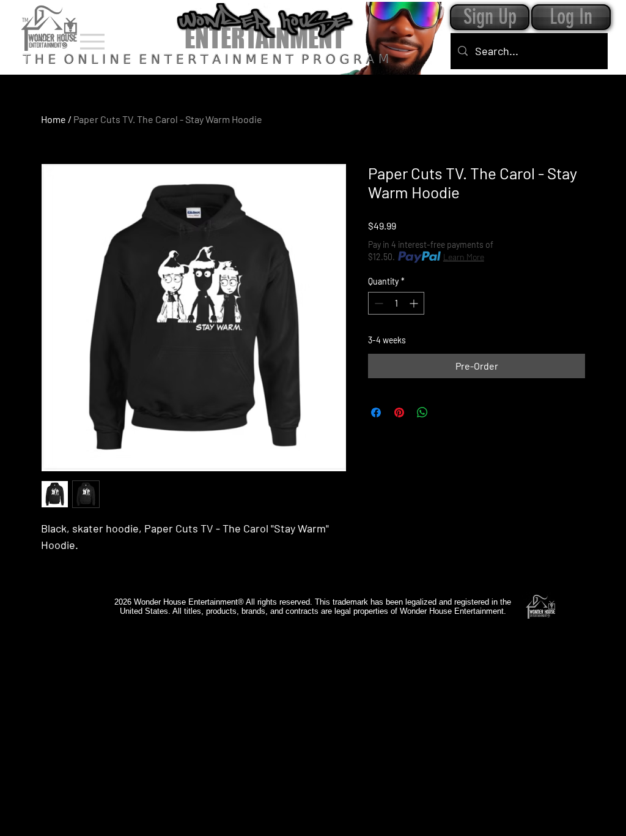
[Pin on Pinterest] (399, 412)
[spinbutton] (396, 303)
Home (53, 119)
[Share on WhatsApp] (422, 412)
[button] (571, 17)
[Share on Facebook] (376, 412)
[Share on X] (445, 412)
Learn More (463, 257)
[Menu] (92, 41)
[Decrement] (377, 303)
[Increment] (414, 303)
